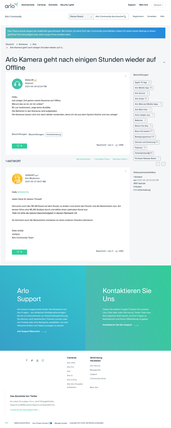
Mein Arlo (143, 5)
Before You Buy (141, 126)
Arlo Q (69, 376)
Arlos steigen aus (142, 115)
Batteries (139, 120)
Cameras (41, 5)
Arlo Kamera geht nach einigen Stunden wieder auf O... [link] (36, 48)
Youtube (37, 360)
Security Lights (67, 5)
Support (131, 5)
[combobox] (111, 16)
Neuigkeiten (95, 370)
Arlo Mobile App (142, 88)
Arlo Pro (70, 367)
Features (138, 148)
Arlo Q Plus (72, 380)
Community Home (98, 379)
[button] (126, 76)
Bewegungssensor (143, 137)
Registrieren (138, 16)
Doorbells (53, 5)
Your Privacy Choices (40, 423)
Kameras (23, 44)
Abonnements (27, 5)
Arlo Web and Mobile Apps (146, 104)
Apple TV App (141, 82)
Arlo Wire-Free (141, 110)
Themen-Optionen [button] (164, 63)
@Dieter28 (23, 192)
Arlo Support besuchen (28, 331)
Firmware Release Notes (145, 158)
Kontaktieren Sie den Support (117, 325)
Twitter (32, 360)
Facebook (26, 360)
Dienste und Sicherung (145, 142)
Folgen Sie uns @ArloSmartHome (24, 410)
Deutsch (10, 44)
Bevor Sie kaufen (142, 131)
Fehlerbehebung (53, 135)
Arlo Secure (140, 93)
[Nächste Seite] (163, 164)
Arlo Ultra (71, 363)
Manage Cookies (61, 423)
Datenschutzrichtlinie (22, 423)
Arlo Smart (139, 99)
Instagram (42, 360)
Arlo (34, 44)
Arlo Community (13, 17)
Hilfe (162, 16)
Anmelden (151, 16)
